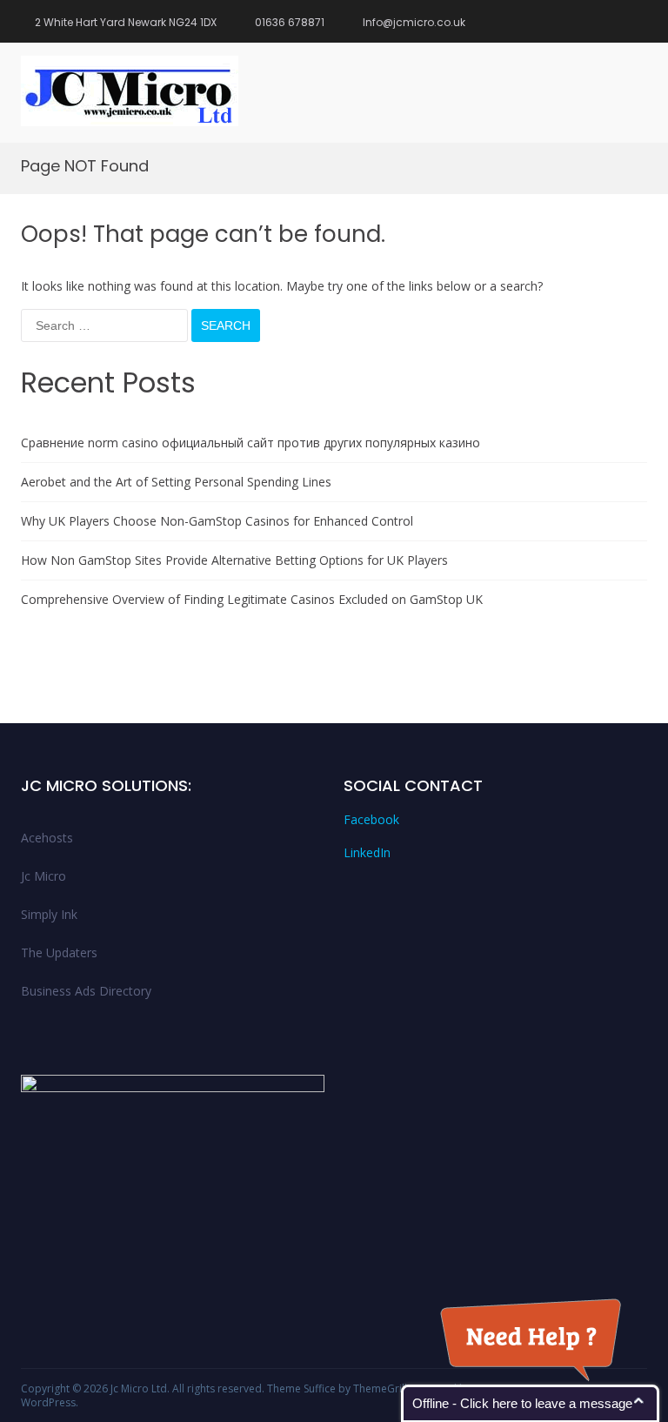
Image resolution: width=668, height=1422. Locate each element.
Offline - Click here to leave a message (522, 1403)
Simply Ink (49, 914)
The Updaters (59, 952)
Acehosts (47, 837)
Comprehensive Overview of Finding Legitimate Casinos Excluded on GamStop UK (252, 599)
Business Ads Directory (86, 991)
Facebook (371, 819)
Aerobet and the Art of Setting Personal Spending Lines (176, 481)
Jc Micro (43, 876)
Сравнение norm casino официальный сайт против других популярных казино (250, 442)
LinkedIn (367, 852)
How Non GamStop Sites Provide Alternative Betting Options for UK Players (234, 560)
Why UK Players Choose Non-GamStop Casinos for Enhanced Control (217, 521)
